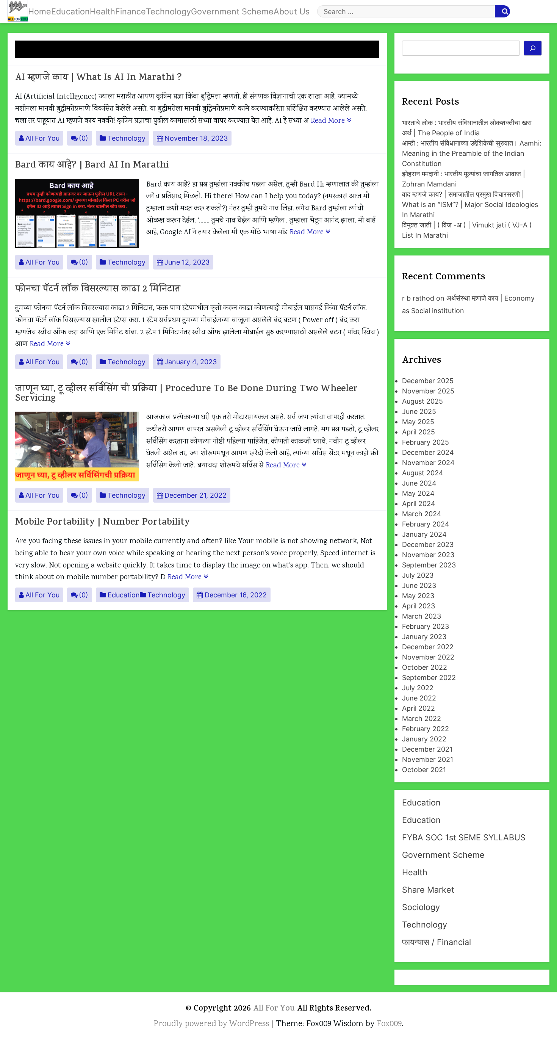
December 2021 (427, 749)
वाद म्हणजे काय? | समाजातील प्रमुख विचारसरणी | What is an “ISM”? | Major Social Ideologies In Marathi (470, 204)
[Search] (533, 48)
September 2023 (429, 565)
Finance (130, 11)
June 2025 (419, 411)
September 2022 (429, 678)
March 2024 (421, 514)
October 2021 (424, 770)
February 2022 (425, 729)
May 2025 (418, 422)
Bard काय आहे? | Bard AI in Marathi (92, 165)
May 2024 (418, 493)
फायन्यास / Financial (436, 942)
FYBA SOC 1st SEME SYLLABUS (464, 837)
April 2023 (418, 606)
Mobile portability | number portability (102, 523)
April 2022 (418, 708)
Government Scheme (232, 11)
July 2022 (417, 688)
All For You (42, 138)
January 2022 (424, 739)
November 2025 (428, 391)
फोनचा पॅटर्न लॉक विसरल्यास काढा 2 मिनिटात (97, 289)
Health (102, 11)
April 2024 (418, 504)
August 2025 (422, 401)
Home (39, 11)
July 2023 (417, 575)
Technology (168, 11)
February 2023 (425, 626)
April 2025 (418, 432)
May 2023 (418, 596)
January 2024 (424, 534)
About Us (292, 11)
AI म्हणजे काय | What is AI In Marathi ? (98, 78)
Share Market (428, 890)
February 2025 (425, 442)
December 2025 (428, 381)
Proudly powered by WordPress (212, 1024)
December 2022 (428, 647)
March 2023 (421, 616)
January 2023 (424, 637)
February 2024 (425, 524)
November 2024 (428, 463)
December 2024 (428, 452)
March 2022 (421, 718)
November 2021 (427, 759)
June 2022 (419, 698)
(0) (83, 138)
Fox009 (389, 1024)
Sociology (421, 907)
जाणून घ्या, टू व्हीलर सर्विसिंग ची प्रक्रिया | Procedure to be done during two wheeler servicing (186, 394)
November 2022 (428, 657)
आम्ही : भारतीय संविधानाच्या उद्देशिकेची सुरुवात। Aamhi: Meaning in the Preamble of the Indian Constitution (471, 153)
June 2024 (419, 483)
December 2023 (428, 544)
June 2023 (419, 585)
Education (70, 11)
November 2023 (428, 555)
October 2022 (424, 667)
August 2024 (422, 473)
